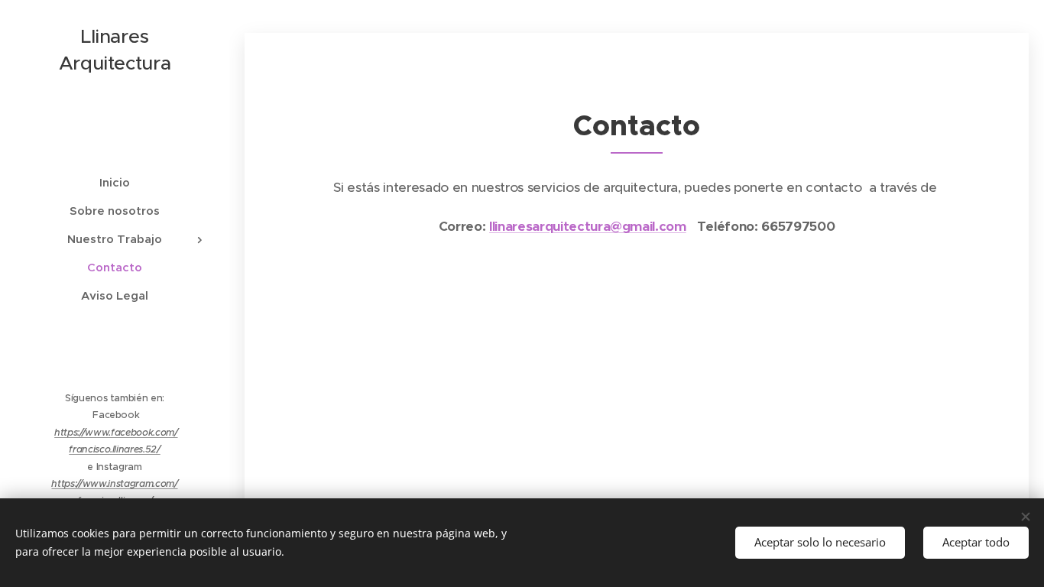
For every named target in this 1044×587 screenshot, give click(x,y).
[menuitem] (115, 182)
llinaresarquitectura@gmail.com (587, 226)
